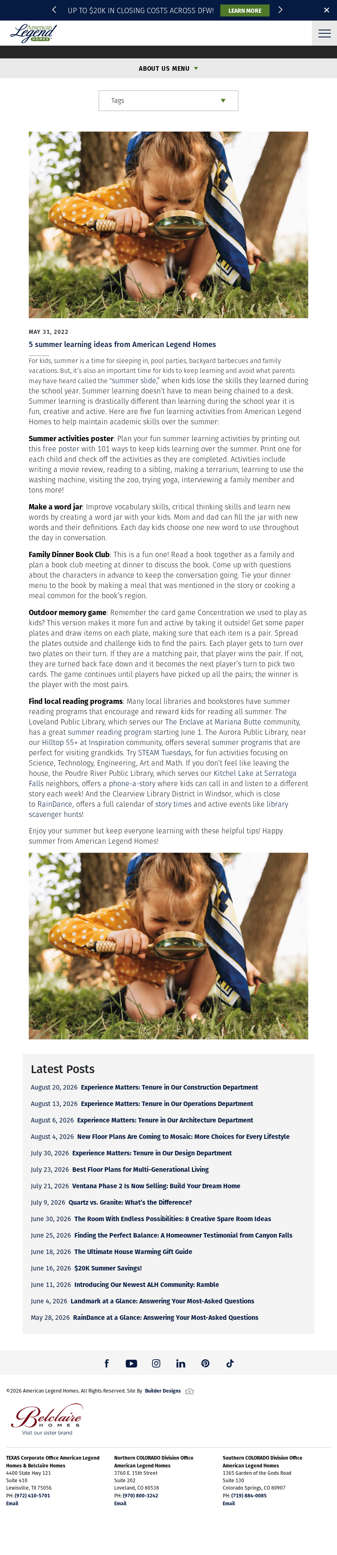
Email (12, 1503)
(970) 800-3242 (140, 1495)
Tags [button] (117, 100)
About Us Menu (164, 68)
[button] (55, 10)
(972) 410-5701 (32, 1495)
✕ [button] (326, 10)
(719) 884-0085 (249, 1495)
